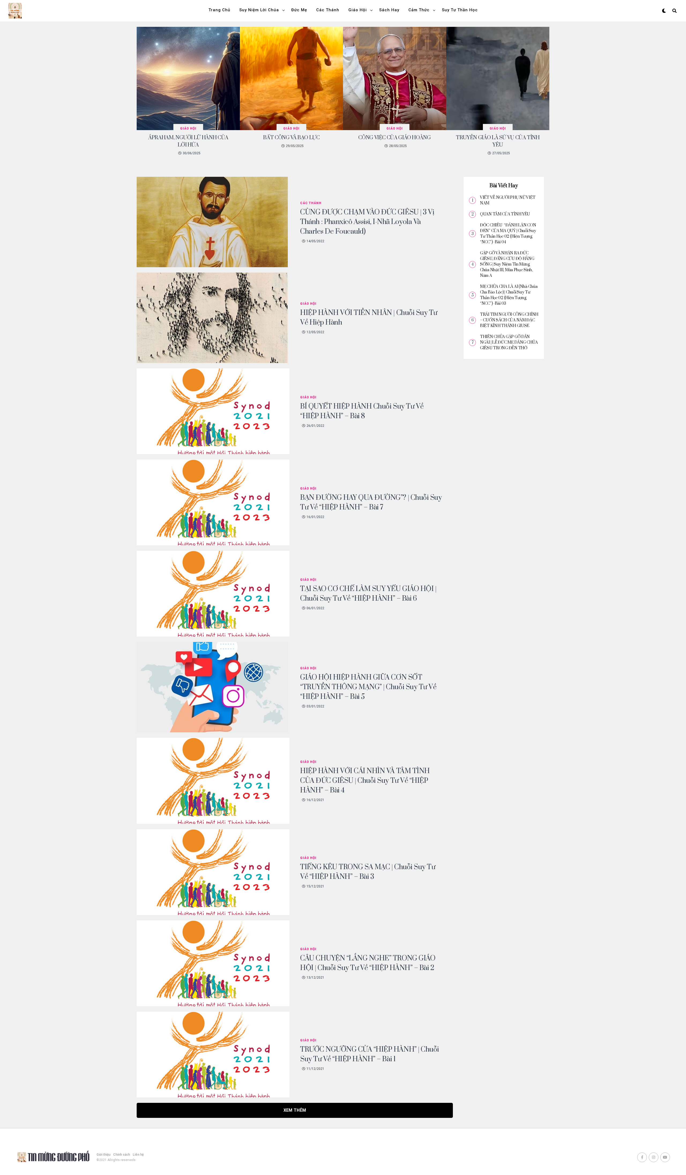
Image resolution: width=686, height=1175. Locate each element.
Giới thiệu (103, 1154)
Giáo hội (357, 10)
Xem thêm (295, 1110)
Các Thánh (327, 10)
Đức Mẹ (299, 10)
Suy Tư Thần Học (460, 10)
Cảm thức (419, 10)
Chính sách (121, 1154)
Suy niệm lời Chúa (259, 10)
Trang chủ (219, 10)
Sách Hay (389, 10)
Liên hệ (138, 1154)
